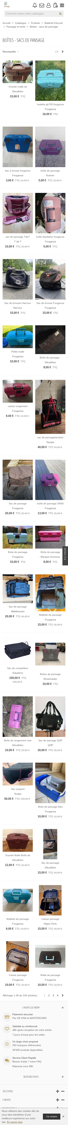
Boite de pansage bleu (50, 806)
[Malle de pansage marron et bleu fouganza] (50, 956)
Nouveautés (10, 51)
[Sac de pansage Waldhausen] (18, 588)
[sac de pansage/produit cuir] (50, 407)
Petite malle (17, 351)
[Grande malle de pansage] (18, 72)
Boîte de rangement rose (18, 740)
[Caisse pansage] (50, 900)
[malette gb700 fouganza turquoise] (50, 81)
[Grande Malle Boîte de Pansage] (18, 840)
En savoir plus (14, 1122)
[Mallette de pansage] (50, 592)
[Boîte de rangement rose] (18, 716)
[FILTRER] (65, 562)
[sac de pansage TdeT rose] (18, 213)
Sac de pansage (18, 503)
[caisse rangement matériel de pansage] (18, 391)
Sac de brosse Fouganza (50, 303)
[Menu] (62, 5)
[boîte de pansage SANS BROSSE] (50, 480)
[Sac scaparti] (18, 774)
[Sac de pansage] (18, 480)
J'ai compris (51, 1116)
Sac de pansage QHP (50, 740)
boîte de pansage (50, 170)
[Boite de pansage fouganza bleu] (18, 537)
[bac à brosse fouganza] (18, 147)
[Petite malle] (18, 336)
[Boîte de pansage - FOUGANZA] (50, 339)
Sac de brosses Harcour (17, 303)
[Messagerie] (41, 5)
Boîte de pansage (50, 552)
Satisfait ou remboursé (24, 1026)
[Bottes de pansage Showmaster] (50, 654)
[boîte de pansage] (50, 147)
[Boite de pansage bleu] (50, 783)
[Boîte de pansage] (50, 537)
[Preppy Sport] (7, 5)
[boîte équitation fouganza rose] (50, 213)
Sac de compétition (17, 668)
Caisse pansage (50, 919)
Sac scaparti (18, 789)
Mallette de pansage (50, 614)
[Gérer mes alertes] (34, 5)
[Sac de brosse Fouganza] (50, 279)
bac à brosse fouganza (17, 170)
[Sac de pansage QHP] (50, 716)
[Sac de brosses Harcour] (18, 279)
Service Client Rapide (24, 1057)
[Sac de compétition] (18, 651)
